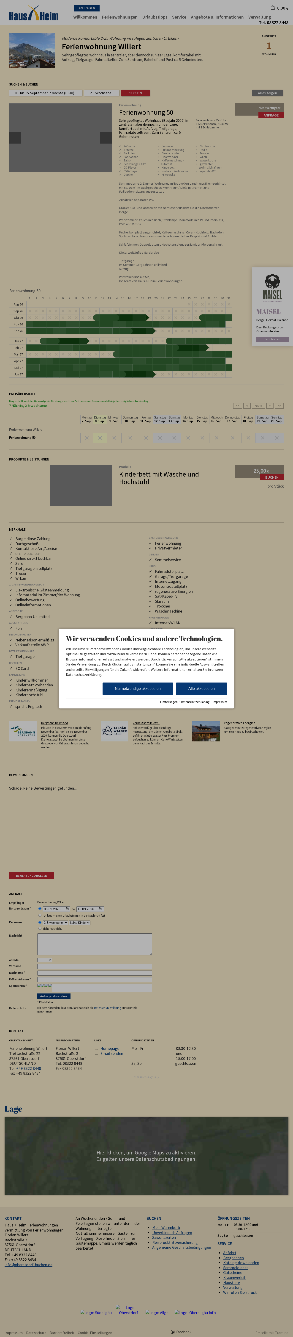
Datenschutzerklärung (195, 702)
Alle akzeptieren (201, 689)
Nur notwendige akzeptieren (138, 689)
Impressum (220, 702)
